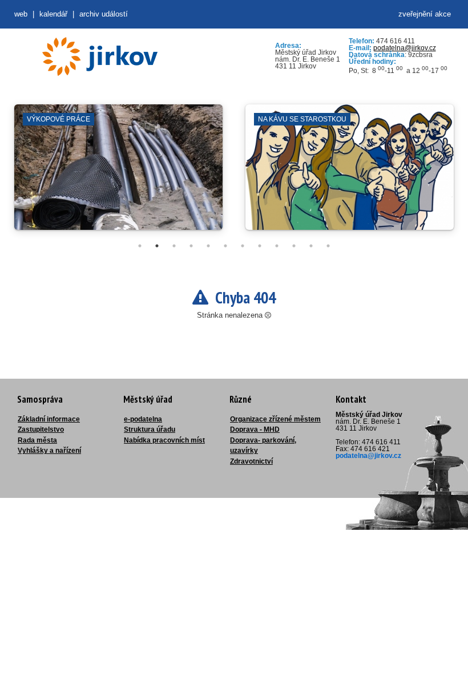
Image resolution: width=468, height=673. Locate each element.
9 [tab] (277, 246)
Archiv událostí (103, 14)
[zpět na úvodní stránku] (100, 56)
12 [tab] (328, 246)
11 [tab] (311, 246)
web (20, 14)
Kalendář (53, 14)
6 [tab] (225, 246)
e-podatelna (143, 419)
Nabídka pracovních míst (164, 440)
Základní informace (49, 419)
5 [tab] (208, 246)
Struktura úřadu (149, 429)
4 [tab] (191, 246)
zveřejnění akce (424, 14)
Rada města (37, 440)
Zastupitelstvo (41, 429)
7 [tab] (242, 246)
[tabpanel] (118, 173)
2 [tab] (157, 246)
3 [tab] (174, 246)
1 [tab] (140, 246)
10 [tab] (294, 246)
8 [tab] (259, 246)
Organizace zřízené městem (275, 419)
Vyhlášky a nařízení (49, 450)
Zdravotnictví (251, 461)
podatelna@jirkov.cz (404, 47)
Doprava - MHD (255, 429)
